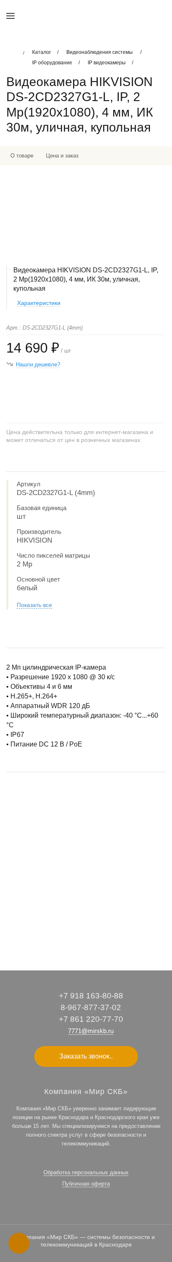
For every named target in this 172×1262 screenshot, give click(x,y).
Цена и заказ (62, 155)
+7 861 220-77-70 (91, 1019)
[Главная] (11, 53)
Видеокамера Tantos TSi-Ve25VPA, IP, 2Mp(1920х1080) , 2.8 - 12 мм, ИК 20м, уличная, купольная (80, 882)
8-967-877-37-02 (91, 1007)
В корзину (86, 930)
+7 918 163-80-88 (91, 995)
